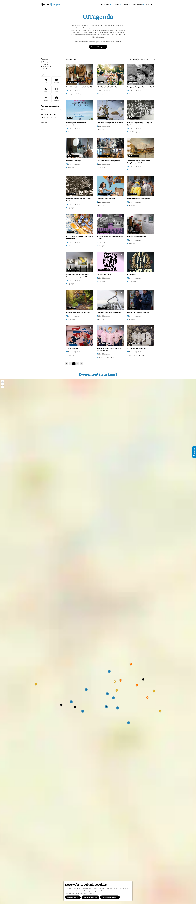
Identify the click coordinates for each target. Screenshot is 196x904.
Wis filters (44, 122)
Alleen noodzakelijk (90, 897)
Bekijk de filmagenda (98, 47)
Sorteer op (133, 59)
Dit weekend (47, 67)
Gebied (43, 109)
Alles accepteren (72, 897)
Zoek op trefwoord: (48, 114)
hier (119, 42)
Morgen (45, 64)
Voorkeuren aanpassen (109, 897)
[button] (36, 685)
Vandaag (45, 62)
